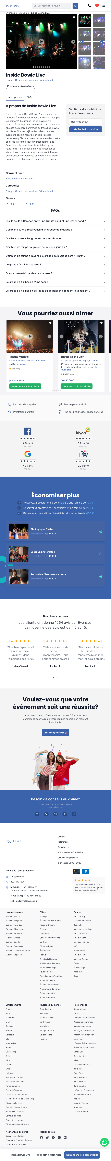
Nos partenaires (14, 912)
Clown (76, 1013)
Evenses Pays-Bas (14, 925)
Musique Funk (80, 955)
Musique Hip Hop (81, 942)
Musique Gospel (81, 959)
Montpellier (11, 1043)
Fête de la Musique (48, 967)
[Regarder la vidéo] (41, 42)
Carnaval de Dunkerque (16, 1094)
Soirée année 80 (47, 993)
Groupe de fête (47, 1030)
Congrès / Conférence (50, 938)
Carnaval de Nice (13, 1116)
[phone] (55, 814)
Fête (8, 178)
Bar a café (78, 1069)
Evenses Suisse (13, 938)
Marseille (10, 1017)
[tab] (33, 67)
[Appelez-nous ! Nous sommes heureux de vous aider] (89, 6)
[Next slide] (73, 42)
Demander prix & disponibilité (25, 386)
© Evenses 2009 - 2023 (69, 863)
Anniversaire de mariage (51, 989)
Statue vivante (80, 1009)
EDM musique (80, 967)
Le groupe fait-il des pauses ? (23, 264)
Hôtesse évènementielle (85, 1043)
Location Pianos (81, 1103)
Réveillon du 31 (46, 972)
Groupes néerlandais (15, 1136)
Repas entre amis (47, 925)
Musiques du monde (50, 1005)
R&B (75, 946)
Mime (76, 1060)
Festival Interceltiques (16, 1081)
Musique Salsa (80, 933)
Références (63, 842)
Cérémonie (45, 933)
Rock (31, 203)
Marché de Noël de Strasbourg (20, 1099)
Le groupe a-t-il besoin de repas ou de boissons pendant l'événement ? (48, 290)
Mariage (43, 916)
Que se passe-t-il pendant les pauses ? (29, 273)
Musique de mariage (83, 929)
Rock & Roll (78, 925)
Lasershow (78, 1039)
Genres (77, 912)
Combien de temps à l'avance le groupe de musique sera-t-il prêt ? (45, 255)
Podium (77, 1099)
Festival (16, 178)
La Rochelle (11, 1073)
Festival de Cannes (14, 1077)
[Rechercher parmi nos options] (75, 6)
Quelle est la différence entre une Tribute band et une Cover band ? (46, 220)
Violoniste (44, 1026)
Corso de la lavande (15, 1120)
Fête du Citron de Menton (17, 1124)
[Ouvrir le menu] (103, 5)
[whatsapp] (46, 814)
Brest (8, 1069)
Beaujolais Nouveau (48, 959)
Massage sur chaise (82, 1026)
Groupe (23, 13)
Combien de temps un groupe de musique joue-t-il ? (36, 247)
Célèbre (13, 360)
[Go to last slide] (10, 42)
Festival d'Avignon (14, 1090)
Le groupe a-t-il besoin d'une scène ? (28, 282)
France (9, 1009)
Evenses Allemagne (14, 929)
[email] (37, 814)
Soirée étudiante (47, 980)
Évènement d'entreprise (51, 920)
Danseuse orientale (82, 1064)
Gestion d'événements (84, 1047)
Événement (27, 178)
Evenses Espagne (14, 955)
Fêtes (43, 912)
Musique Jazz (80, 938)
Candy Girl (78, 1052)
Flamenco (78, 963)
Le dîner (43, 942)
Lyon (8, 1022)
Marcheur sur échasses (84, 1017)
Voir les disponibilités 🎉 (55, 732)
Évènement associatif (49, 984)
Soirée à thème (46, 1017)
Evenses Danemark (14, 946)
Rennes (9, 1047)
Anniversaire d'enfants (50, 963)
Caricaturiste (79, 1056)
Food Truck (79, 1073)
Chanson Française (82, 920)
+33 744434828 (33, 895)
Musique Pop (79, 916)
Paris (8, 1013)
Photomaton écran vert (84, 1035)
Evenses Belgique (14, 920)
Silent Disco (45, 1013)
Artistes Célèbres (26, 360)
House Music (79, 950)
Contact (61, 836)
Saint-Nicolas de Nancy (16, 1107)
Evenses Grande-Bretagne (18, 950)
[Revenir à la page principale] (12, 5)
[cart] (97, 6)
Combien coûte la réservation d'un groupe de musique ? (39, 229)
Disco (76, 976)
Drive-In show (46, 1009)
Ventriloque (45, 1022)
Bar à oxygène (80, 1086)
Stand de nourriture (82, 1094)
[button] (14, 368)
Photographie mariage (83, 1022)
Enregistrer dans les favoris (22, 86)
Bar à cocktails (80, 1081)
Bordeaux (10, 1035)
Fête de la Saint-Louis (15, 1111)
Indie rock (78, 972)
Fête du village (46, 946)
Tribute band (46, 80)
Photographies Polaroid (84, 1030)
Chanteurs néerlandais (16, 1144)
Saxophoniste (46, 1035)
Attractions (79, 1107)
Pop (12, 203)
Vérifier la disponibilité (86, 129)
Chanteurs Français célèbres (19, 1140)
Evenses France (13, 916)
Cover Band (94, 360)
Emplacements (13, 1005)
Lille (7, 1039)
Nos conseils (80, 1005)
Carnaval (43, 929)
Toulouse (10, 1026)
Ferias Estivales (13, 1086)
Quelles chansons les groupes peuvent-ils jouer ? (35, 238)
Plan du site (63, 847)
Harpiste (43, 1039)
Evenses (10, 13)
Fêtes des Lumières (15, 1103)
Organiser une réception (51, 976)
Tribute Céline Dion (66, 354)
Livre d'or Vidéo (81, 1111)
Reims (8, 1056)
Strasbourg (11, 1052)
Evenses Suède (13, 942)
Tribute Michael (14, 354)
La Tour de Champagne (84, 1090)
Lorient (9, 1064)
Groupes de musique (26, 80)
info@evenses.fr (29, 901)
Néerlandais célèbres (17, 1131)
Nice (8, 1060)
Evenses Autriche (14, 933)
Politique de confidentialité (70, 852)
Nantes (9, 1030)
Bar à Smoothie (80, 1077)
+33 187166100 (29, 887)
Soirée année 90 (47, 997)
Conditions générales (68, 857)
